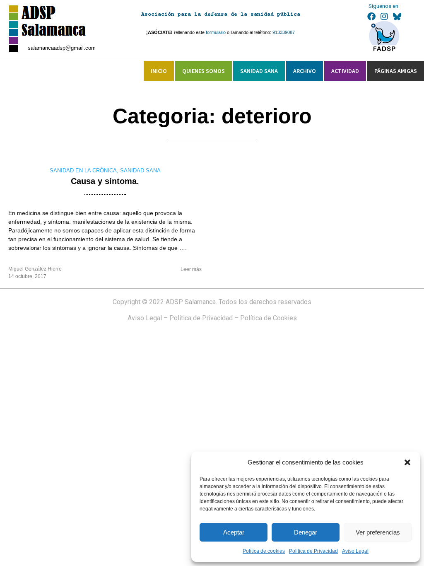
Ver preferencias (378, 532)
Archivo (304, 71)
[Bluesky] (397, 16)
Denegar (305, 532)
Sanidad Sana (259, 71)
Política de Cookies (268, 318)
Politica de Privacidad (313, 551)
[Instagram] (384, 16)
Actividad (345, 71)
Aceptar (233, 532)
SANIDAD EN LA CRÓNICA (83, 170)
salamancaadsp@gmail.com (62, 48)
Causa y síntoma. (105, 181)
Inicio (159, 71)
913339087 (283, 32)
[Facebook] (371, 16)
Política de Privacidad (201, 318)
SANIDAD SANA (140, 170)
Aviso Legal (355, 551)
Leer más (191, 269)
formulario (216, 32)
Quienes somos (203, 71)
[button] (407, 462)
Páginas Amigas (395, 71)
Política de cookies (264, 551)
